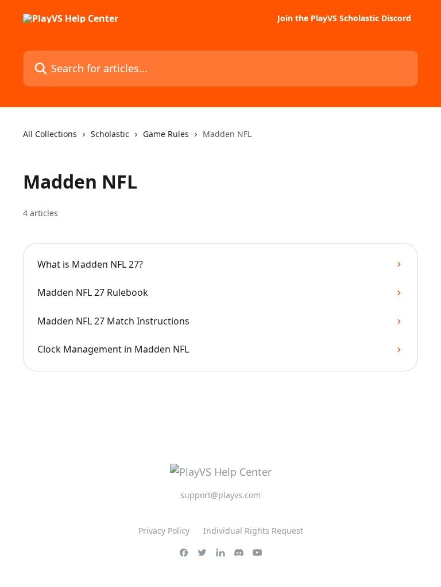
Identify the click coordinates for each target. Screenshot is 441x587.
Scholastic (110, 133)
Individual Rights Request (253, 530)
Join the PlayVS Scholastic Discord (344, 18)
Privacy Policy (163, 530)
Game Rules (166, 133)
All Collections (50, 133)
